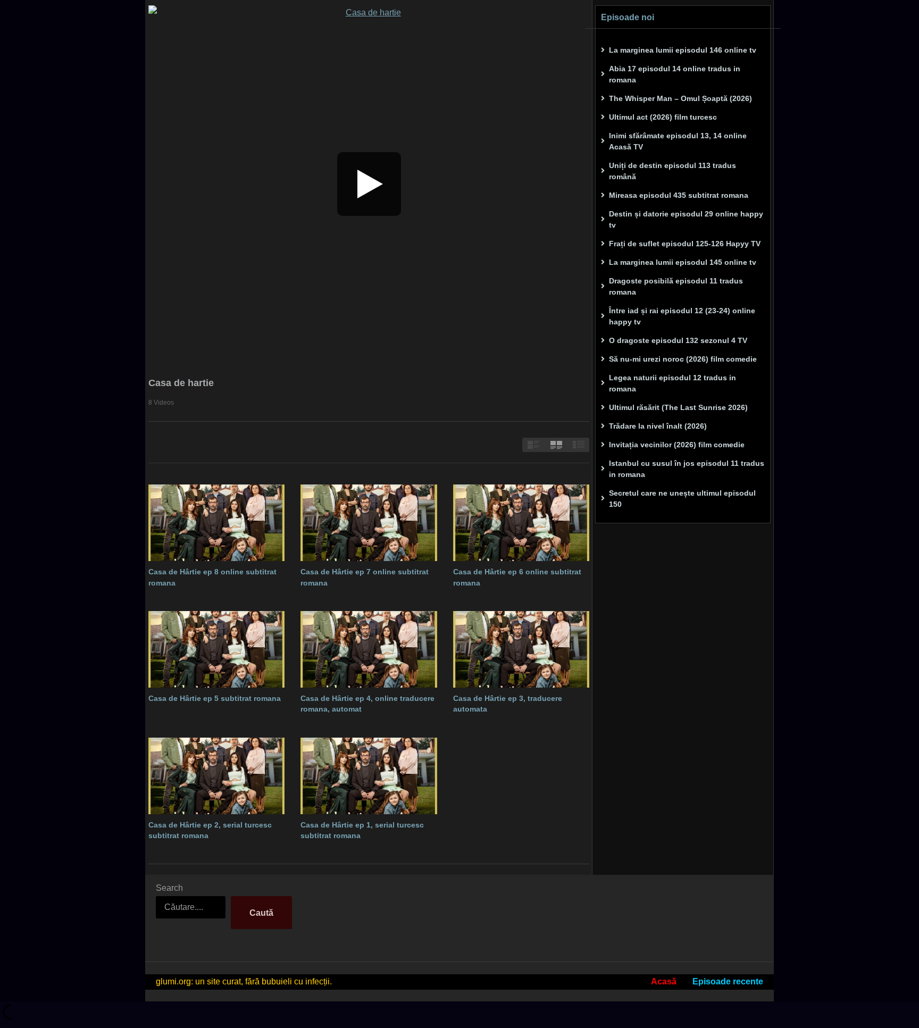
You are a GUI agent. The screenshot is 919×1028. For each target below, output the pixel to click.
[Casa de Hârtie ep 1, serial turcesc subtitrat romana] (368, 776)
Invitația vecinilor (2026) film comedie (677, 444)
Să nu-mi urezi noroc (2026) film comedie (683, 359)
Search (169, 887)
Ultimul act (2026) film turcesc (663, 117)
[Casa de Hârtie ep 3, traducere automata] (521, 649)
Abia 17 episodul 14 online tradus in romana (674, 74)
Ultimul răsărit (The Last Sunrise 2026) (678, 407)
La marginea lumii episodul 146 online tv (682, 50)
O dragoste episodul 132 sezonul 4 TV (678, 340)
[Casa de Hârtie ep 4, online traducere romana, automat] (368, 649)
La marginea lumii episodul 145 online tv (682, 262)
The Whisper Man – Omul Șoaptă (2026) (680, 98)
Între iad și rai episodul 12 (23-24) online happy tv (682, 316)
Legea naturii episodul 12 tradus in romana (672, 383)
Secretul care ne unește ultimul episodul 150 (682, 498)
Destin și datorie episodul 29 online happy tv (686, 219)
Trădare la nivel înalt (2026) (658, 426)
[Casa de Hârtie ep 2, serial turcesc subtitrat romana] (216, 776)
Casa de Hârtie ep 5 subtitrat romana (214, 698)
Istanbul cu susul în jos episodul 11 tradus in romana (686, 469)
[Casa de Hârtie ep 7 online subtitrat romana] (368, 522)
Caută (261, 912)
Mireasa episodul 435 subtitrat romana (678, 195)
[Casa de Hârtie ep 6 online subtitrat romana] (521, 522)
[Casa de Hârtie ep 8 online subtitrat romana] (216, 522)
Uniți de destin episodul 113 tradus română (672, 171)
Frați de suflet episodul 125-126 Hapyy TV (685, 243)
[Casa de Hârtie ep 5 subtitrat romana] (216, 649)
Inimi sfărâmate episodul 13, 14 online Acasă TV (678, 141)
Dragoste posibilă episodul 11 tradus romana (676, 286)
